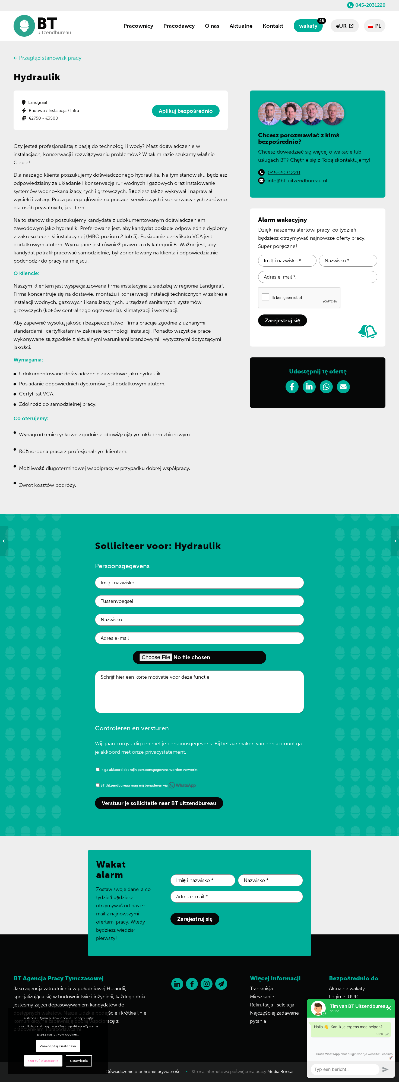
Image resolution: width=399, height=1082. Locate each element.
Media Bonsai (280, 1071)
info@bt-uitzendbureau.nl (297, 180)
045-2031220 (370, 5)
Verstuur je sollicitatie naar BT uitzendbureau (159, 803)
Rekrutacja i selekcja (272, 1005)
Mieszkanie (262, 997)
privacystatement (165, 752)
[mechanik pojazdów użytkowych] (4, 541)
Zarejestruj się (282, 320)
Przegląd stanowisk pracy (50, 58)
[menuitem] (138, 26)
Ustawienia (79, 1061)
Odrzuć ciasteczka (43, 1061)
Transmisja (261, 988)
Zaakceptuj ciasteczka (58, 1046)
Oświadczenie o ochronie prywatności (144, 1071)
